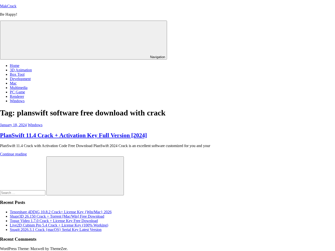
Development (20, 79)
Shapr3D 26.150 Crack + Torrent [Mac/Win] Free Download (57, 216)
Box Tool (17, 74)
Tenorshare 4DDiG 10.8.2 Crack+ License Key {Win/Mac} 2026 (61, 212)
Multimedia (18, 88)
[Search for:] (23, 192)
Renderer (17, 96)
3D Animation (21, 70)
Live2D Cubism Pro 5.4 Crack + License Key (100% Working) (59, 225)
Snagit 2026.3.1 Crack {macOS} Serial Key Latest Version (56, 229)
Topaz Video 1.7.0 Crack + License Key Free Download (54, 221)
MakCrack (8, 6)
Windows (17, 101)
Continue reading (13, 154)
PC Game (17, 92)
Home (14, 65)
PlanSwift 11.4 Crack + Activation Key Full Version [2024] (73, 135)
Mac (13, 83)
